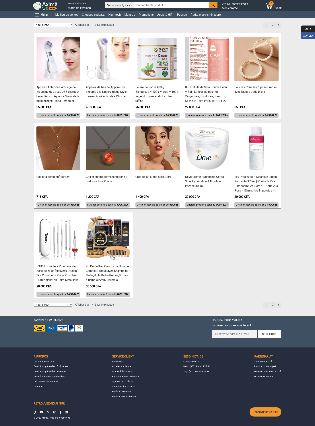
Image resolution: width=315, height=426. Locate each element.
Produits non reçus (121, 391)
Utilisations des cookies (46, 381)
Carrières (38, 386)
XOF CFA (307, 35)
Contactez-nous (191, 361)
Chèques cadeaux (93, 14)
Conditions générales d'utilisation (51, 366)
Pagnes (182, 14)
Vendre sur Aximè (263, 361)
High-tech (114, 14)
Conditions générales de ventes (50, 371)
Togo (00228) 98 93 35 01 (196, 371)
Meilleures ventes (66, 14)
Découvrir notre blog (265, 412)
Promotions (146, 14)
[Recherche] (213, 5)
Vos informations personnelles (49, 376)
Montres (129, 14)
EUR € (306, 28)
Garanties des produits (123, 386)
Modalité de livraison (122, 371)
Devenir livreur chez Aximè (267, 371)
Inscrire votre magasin (265, 366)
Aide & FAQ (117, 361)
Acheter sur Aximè (121, 366)
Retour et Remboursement (125, 376)
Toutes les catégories (118, 5)
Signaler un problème (122, 381)
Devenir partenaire (263, 376)
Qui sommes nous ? (44, 361)
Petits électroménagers (205, 14)
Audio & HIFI (165, 14)
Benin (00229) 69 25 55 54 (196, 366)
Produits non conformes (124, 396)
